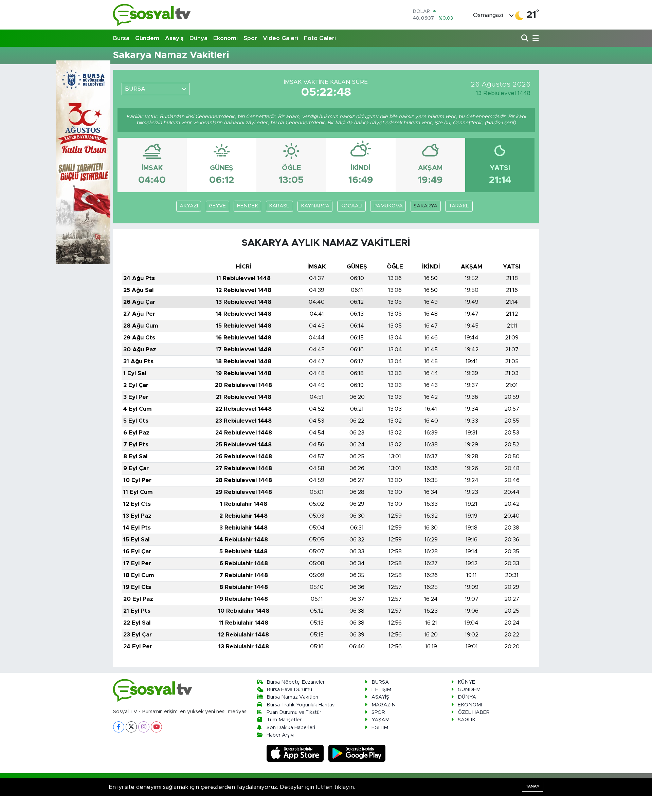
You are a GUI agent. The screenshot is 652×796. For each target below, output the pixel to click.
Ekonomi (225, 38)
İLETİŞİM (381, 689)
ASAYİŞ (380, 697)
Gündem (147, 38)
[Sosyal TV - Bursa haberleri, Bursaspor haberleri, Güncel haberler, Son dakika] (152, 14)
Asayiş (174, 38)
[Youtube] (156, 727)
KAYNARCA (315, 205)
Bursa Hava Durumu (289, 689)
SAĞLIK (466, 719)
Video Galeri (280, 38)
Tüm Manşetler (284, 719)
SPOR (378, 712)
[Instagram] (143, 727)
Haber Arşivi (280, 735)
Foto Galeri (320, 38)
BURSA (380, 682)
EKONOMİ (470, 704)
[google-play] (357, 753)
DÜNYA (467, 697)
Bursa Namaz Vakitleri (292, 697)
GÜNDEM (469, 689)
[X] (131, 727)
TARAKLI (459, 205)
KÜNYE (466, 682)
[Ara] (525, 38)
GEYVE (217, 205)
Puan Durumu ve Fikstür (294, 712)
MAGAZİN (384, 704)
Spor (250, 38)
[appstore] (296, 753)
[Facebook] (118, 727)
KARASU (279, 205)
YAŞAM (381, 719)
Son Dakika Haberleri (291, 727)
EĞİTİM (380, 727)
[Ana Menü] (534, 38)
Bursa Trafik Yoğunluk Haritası (301, 704)
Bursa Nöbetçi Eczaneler (296, 682)
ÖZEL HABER (474, 712)
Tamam (533, 786)
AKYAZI (189, 205)
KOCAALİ (351, 205)
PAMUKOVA (388, 205)
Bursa (121, 38)
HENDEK (247, 205)
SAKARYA (425, 205)
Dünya (198, 38)
